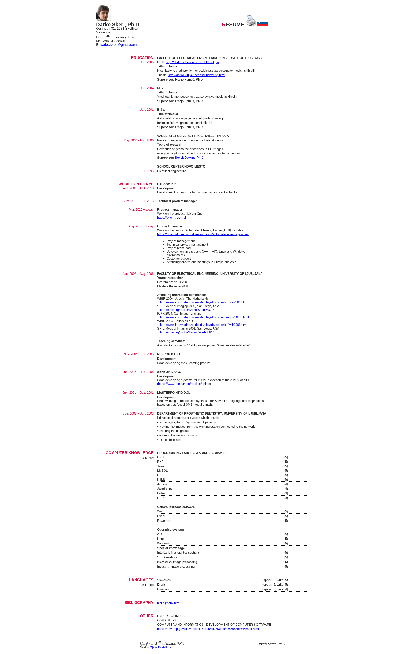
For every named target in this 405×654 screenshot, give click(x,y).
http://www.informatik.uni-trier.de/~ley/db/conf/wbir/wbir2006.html (203, 302)
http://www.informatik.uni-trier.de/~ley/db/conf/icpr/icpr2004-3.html (204, 317)
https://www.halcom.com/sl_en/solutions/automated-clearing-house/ (203, 234)
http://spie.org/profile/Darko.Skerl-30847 (187, 310)
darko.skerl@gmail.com (118, 45)
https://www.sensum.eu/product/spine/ (184, 384)
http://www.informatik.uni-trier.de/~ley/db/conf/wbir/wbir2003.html (203, 325)
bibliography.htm (168, 603)
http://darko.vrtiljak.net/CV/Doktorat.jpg (192, 62)
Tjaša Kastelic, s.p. (162, 647)
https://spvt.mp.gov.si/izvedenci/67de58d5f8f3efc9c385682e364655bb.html (208, 629)
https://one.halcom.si (171, 217)
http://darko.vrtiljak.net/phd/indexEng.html (196, 75)
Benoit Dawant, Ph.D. (189, 157)
